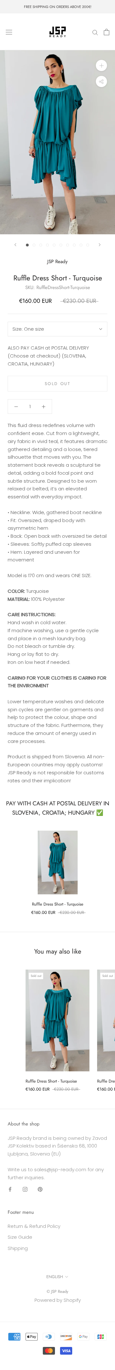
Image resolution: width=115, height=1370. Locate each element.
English (54, 1277)
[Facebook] (10, 1189)
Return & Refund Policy (34, 1226)
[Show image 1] (27, 245)
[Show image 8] (74, 245)
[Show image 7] (67, 245)
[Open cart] (106, 32)
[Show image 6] (60, 245)
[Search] (95, 32)
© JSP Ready (57, 1291)
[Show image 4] (47, 245)
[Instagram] (25, 1189)
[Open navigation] (9, 32)
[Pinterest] (40, 1189)
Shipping (18, 1248)
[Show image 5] (54, 245)
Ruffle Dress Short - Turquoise (57, 904)
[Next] (100, 244)
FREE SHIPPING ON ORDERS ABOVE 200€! (57, 6)
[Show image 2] (34, 245)
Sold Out (58, 384)
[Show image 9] (81, 245)
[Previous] (15, 244)
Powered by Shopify (57, 1300)
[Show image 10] (87, 245)
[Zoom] (101, 65)
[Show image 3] (40, 245)
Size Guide (20, 1237)
